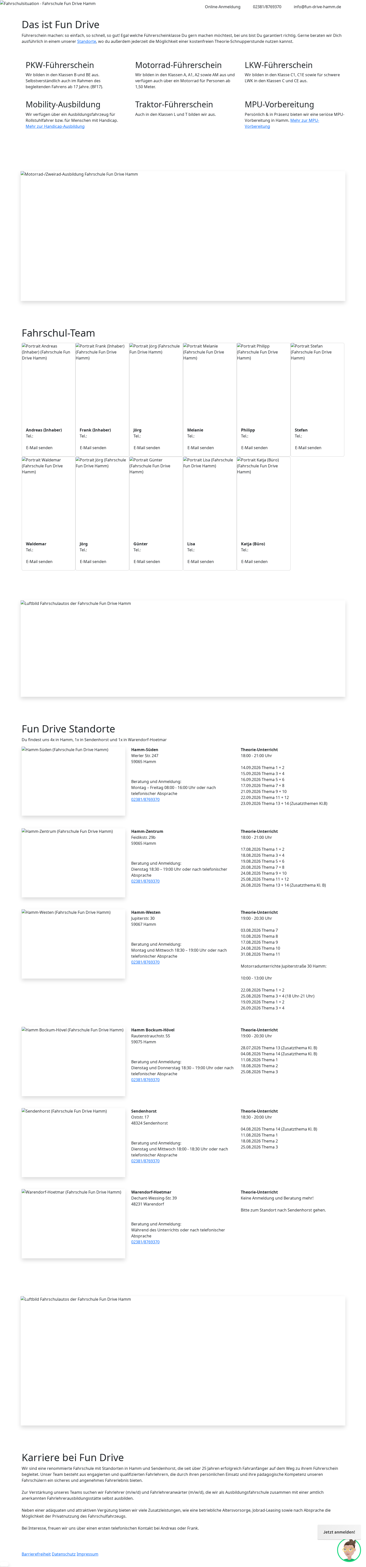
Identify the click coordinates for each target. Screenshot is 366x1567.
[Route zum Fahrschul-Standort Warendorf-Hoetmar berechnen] (134, 1214)
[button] (4, 1564)
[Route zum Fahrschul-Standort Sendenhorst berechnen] (134, 1133)
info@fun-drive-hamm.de (317, 6)
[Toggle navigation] (26, 6)
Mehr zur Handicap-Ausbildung (55, 126)
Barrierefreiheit (36, 1554)
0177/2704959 (101, 550)
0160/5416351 (155, 550)
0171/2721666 (316, 436)
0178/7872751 (47, 436)
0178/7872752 (101, 436)
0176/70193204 (48, 550)
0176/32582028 (263, 436)
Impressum (87, 1554)
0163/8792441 (155, 436)
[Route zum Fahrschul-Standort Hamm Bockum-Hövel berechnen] (134, 1052)
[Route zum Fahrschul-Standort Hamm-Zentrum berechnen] (134, 853)
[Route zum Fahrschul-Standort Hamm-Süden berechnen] (134, 772)
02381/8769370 (267, 6)
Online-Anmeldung (223, 6)
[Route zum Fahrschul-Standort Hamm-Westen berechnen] (134, 934)
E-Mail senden (39, 447)
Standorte (86, 41)
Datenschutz (64, 1554)
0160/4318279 (208, 436)
